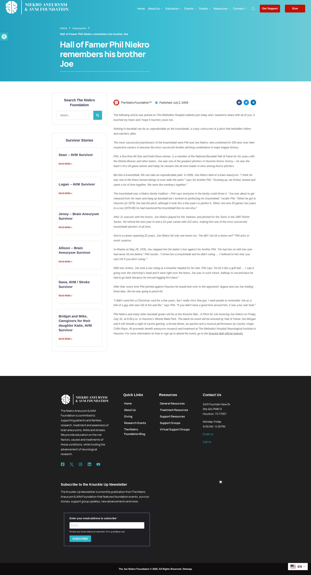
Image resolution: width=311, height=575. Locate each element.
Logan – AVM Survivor (77, 184)
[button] (4, 36)
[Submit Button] (97, 115)
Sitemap (187, 569)
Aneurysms (79, 28)
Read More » (65, 164)
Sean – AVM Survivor (76, 155)
